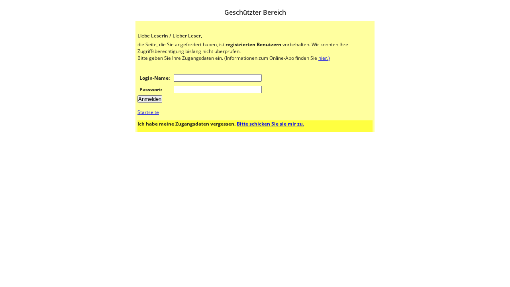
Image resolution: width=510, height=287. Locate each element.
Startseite (148, 112)
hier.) (324, 58)
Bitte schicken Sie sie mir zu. (270, 123)
